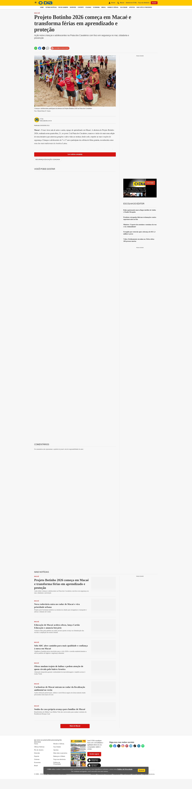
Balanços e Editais (59, 756)
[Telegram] (130, 745)
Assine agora (94, 754)
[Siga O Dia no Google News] (60, 48)
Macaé (37, 13)
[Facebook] (114, 745)
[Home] (45, 4)
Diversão (73, 7)
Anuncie (93, 774)
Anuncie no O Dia (131, 2)
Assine (154, 3)
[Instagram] (122, 745)
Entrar (113, 2)
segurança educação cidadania (47, 159)
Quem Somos (136, 774)
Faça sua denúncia (143, 2)
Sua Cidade (123, 7)
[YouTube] (126, 745)
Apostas (132, 7)
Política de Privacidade (57, 763)
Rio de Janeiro (63, 7)
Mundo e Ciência (113, 7)
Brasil (103, 7)
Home (42, 7)
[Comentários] (47, 48)
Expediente (116, 774)
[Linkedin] (138, 745)
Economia (96, 7)
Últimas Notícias (51, 7)
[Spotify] (142, 745)
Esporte (81, 7)
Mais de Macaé (75, 726)
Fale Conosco (126, 774)
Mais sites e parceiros (60, 753)
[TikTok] (134, 745)
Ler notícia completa (75, 154)
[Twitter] (118, 745)
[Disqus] (75, 477)
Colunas (88, 7)
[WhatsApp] (110, 745)
